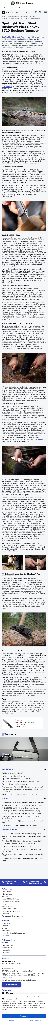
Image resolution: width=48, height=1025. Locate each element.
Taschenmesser (7, 891)
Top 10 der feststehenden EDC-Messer (16, 779)
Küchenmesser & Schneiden (11, 901)
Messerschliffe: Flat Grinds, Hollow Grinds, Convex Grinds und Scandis (22, 791)
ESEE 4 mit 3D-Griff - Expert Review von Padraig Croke (22, 841)
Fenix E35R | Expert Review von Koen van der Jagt (20, 808)
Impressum (5, 935)
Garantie (5, 926)
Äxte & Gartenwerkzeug (10, 909)
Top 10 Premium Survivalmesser (13, 776)
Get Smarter (24, 16)
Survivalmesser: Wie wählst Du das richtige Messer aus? (22, 787)
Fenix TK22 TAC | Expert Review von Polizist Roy (19, 825)
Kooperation (6, 952)
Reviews (32, 16)
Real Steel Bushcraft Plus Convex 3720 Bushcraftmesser (24, 724)
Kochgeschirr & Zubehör (10, 904)
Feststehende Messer (13, 16)
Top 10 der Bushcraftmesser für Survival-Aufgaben (20, 782)
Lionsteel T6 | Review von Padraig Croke (16, 847)
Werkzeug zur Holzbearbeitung (12, 916)
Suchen (36, 12)
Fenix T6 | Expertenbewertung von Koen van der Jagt (21, 811)
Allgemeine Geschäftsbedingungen (14, 933)
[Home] (14, 12)
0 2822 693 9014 (8, 961)
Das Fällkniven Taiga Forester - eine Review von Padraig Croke (22, 855)
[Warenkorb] (40, 12)
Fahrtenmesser (7, 894)
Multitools (5, 896)
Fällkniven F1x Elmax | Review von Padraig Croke (19, 844)
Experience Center (8, 945)
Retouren (5, 928)
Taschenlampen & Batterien (11, 911)
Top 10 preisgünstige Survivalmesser (15, 784)
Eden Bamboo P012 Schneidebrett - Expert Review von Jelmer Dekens (22, 817)
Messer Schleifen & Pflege (10, 899)
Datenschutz (6, 930)
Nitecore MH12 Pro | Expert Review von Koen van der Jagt (23, 802)
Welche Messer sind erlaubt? (12, 773)
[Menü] (45, 12)
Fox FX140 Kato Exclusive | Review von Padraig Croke (21, 813)
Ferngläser (5, 913)
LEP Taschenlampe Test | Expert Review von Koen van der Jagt (23, 822)
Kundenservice (7, 923)
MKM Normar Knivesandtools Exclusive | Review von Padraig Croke (24, 837)
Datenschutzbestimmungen (36, 997)
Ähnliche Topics (7, 769)
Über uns (5, 943)
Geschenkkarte (7, 947)
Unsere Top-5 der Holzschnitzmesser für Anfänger (20, 794)
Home (3, 16)
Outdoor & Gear (7, 906)
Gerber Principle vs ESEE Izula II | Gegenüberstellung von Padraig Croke (22, 850)
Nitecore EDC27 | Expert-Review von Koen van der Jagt (22, 805)
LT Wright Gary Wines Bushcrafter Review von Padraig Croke (22, 859)
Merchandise (6, 950)
